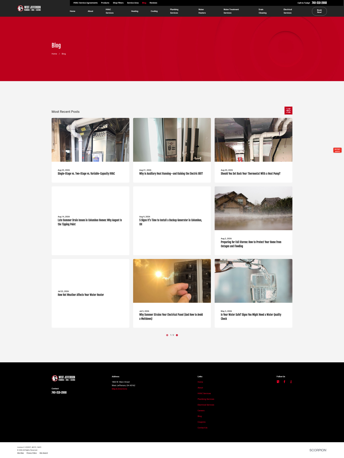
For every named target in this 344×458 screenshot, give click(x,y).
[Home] (29, 8)
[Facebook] (284, 381)
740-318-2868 (319, 3)
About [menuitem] (90, 11)
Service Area (133, 3)
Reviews (153, 3)
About (200, 388)
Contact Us (202, 428)
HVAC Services (204, 393)
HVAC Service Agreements (85, 3)
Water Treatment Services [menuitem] (231, 11)
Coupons (202, 422)
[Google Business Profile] (278, 381)
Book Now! (319, 11)
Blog (144, 3)
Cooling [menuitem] (154, 11)
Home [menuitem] (72, 11)
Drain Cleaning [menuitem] (263, 11)
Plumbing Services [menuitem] (174, 11)
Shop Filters (118, 3)
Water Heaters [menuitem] (202, 11)
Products (105, 3)
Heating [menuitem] (134, 11)
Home (200, 382)
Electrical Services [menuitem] (288, 11)
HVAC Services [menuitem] (110, 11)
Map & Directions (119, 389)
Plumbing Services (206, 399)
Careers (201, 410)
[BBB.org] (291, 381)
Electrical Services (206, 405)
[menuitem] (20, 453)
